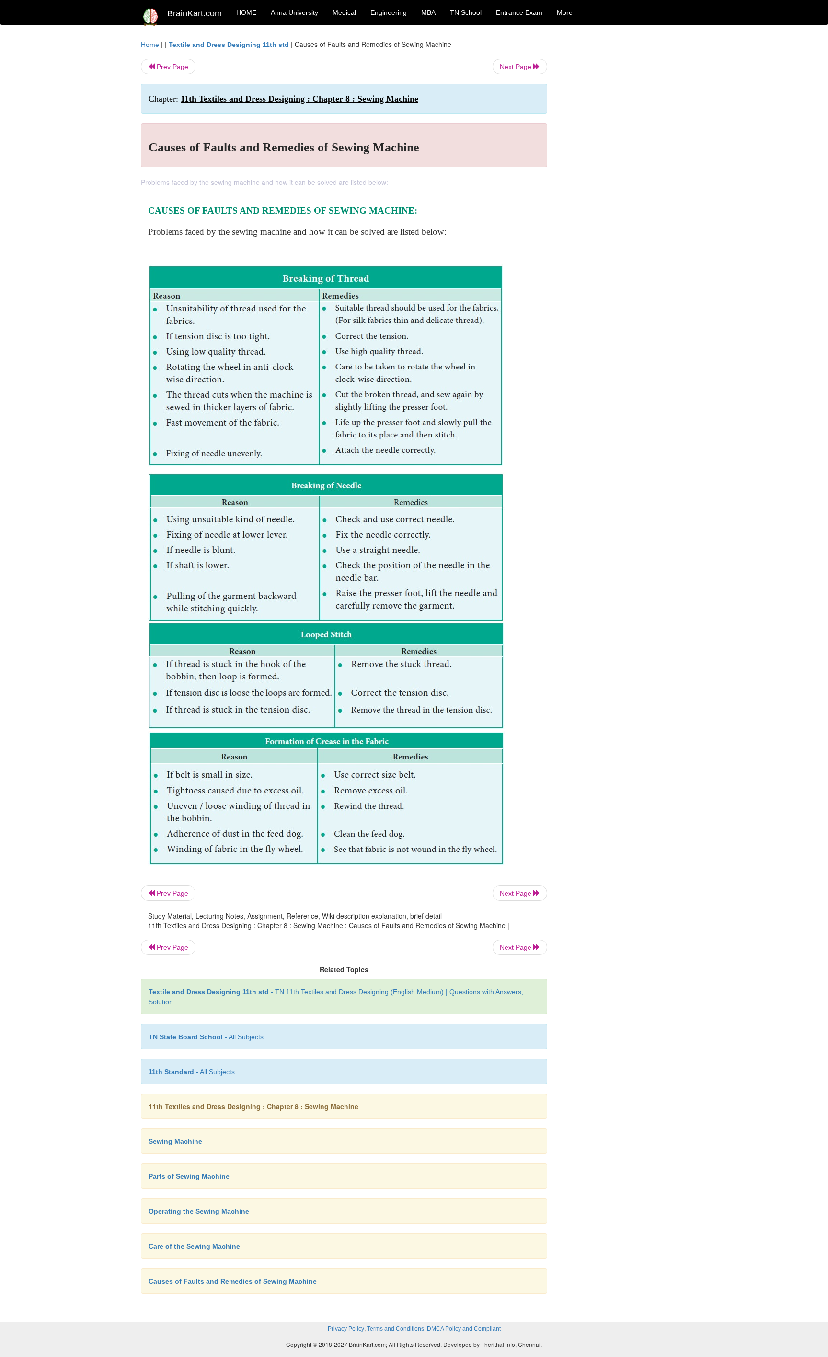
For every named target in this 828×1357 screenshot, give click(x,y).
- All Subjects (206, 1037)
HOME (246, 12)
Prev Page (171, 66)
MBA (428, 12)
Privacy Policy (346, 1328)
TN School (466, 12)
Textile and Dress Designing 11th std (229, 44)
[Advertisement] (625, 183)
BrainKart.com (194, 13)
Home (150, 44)
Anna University (294, 12)
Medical (344, 12)
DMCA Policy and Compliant (464, 1328)
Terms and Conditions (395, 1328)
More (565, 12)
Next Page (516, 66)
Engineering (388, 12)
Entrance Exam (519, 12)
